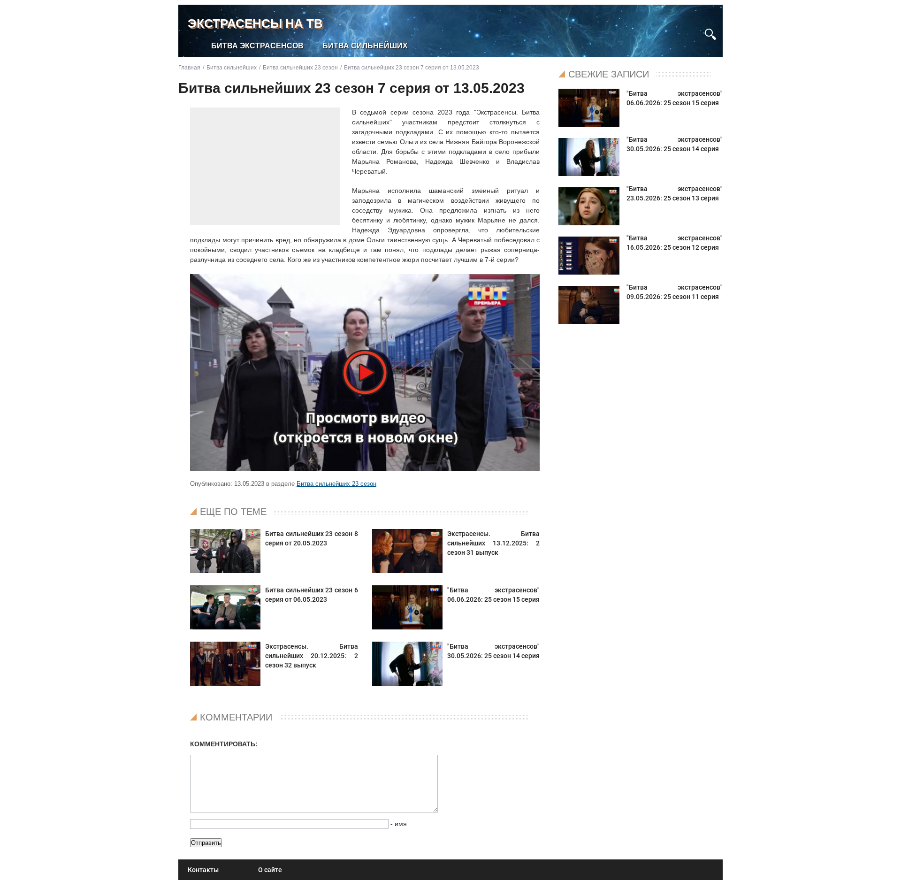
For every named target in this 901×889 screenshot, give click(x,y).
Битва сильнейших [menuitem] (365, 46)
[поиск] (710, 33)
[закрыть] (693, 30)
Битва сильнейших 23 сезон (336, 483)
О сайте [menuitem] (270, 870)
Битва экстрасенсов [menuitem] (257, 46)
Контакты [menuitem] (203, 870)
